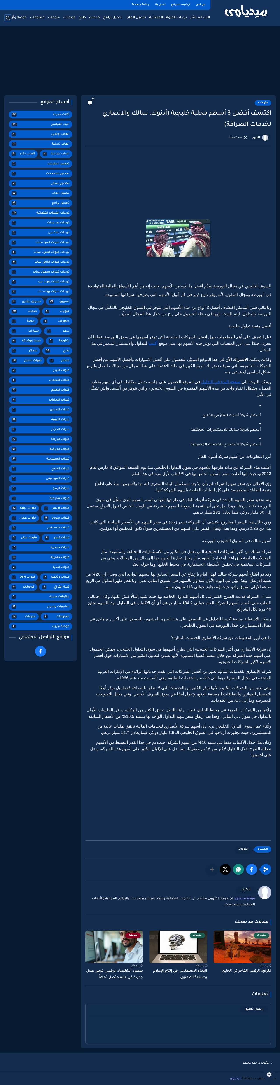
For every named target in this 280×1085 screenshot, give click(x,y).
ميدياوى (235, 1078)
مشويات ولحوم (41, 606)
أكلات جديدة (41, 114)
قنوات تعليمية (41, 498)
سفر (58, 331)
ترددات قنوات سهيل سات (41, 272)
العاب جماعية (56, 154)
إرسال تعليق (254, 1009)
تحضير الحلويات (41, 163)
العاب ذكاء (24, 154)
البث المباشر (200, 17)
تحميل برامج (112, 17)
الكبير (256, 137)
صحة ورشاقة (27, 341)
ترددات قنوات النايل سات (41, 262)
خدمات (94, 17)
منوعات (54, 17)
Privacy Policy (140, 4)
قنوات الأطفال (41, 380)
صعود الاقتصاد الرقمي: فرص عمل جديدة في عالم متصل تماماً (114, 974)
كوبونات (69, 17)
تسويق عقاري (27, 301)
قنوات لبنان (25, 537)
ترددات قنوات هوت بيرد (41, 282)
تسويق (60, 301)
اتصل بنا (160, 4)
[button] (251, 869)
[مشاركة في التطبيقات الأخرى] (212, 869)
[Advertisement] (140, 61)
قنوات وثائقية (57, 577)
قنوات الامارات (41, 400)
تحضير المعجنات (41, 173)
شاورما (59, 341)
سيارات (26, 331)
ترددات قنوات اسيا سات (41, 242)
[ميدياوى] (246, 12)
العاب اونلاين (41, 134)
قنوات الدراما (41, 439)
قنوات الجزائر (41, 429)
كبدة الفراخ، (57, 587)
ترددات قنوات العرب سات (41, 252)
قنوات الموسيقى (41, 478)
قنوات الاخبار (27, 360)
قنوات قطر (58, 537)
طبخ (82, 17)
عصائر (25, 350)
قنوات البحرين (41, 409)
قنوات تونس (57, 508)
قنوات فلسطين (41, 528)
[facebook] (40, 651)
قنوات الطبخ (41, 469)
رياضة (24, 321)
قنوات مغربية (41, 557)
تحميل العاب (136, 17)
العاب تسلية (41, 144)
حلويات (57, 311)
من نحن (200, 4)
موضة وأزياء (17, 17)
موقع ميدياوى (244, 898)
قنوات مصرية (41, 547)
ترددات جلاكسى (41, 232)
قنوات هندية (41, 567)
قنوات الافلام (41, 390)
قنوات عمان (24, 518)
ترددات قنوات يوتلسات (41, 291)
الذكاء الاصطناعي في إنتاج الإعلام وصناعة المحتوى (180, 974)
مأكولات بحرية (41, 596)
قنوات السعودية (41, 459)
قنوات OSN (24, 577)
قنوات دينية (24, 508)
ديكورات (57, 321)
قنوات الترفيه (41, 419)
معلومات (37, 17)
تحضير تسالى (41, 183)
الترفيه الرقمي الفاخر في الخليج (246, 971)
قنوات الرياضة (41, 449)
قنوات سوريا (57, 518)
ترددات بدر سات (41, 222)
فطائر (60, 360)
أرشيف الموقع (180, 4)
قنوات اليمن (41, 488)
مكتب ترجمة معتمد (256, 1062)
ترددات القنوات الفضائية (168, 17)
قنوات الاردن (41, 370)
